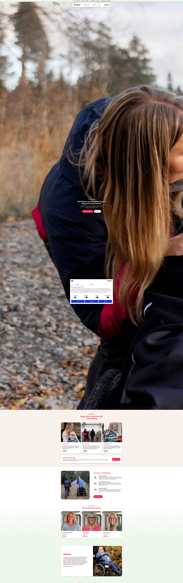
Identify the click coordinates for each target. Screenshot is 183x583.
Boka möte (107, 4)
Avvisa (78, 301)
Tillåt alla (105, 301)
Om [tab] (105, 284)
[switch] (86, 297)
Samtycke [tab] (77, 284)
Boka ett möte (116, 459)
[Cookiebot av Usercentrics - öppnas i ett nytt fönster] (108, 281)
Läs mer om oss (98, 496)
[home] (77, 4)
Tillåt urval (91, 301)
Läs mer (64, 451)
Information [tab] (91, 284)
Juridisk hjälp (94, 4)
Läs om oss (97, 211)
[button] (87, 5)
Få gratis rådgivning (87, 211)
